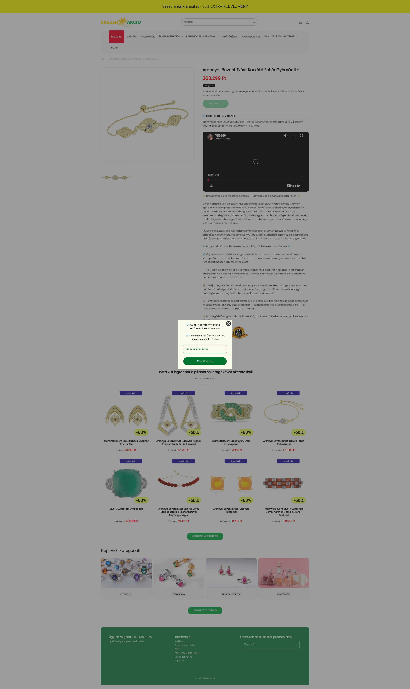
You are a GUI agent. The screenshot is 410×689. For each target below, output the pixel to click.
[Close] (228, 323)
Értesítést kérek (205, 361)
